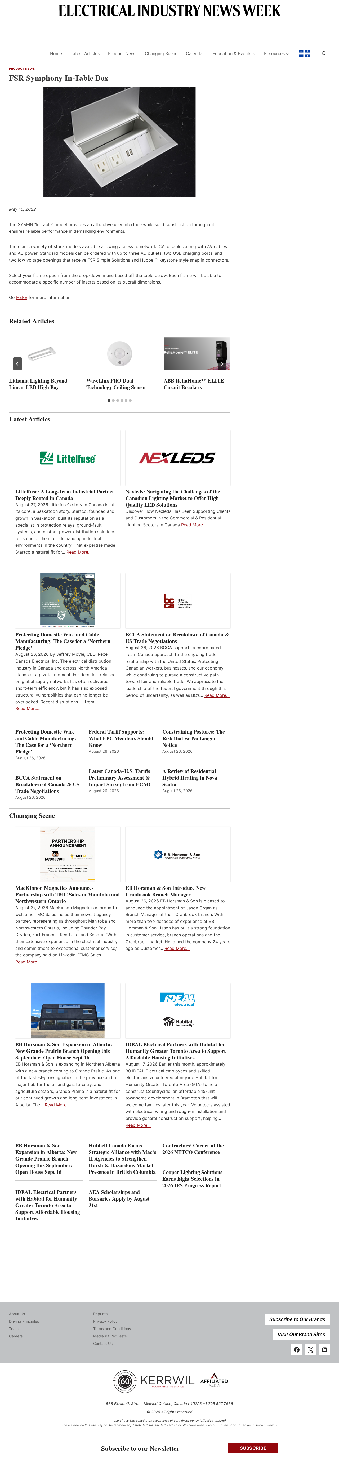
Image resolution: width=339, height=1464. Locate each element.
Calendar (195, 53)
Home (56, 53)
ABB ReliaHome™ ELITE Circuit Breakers (194, 384)
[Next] (222, 363)
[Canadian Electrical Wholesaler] (26, 53)
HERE (21, 297)
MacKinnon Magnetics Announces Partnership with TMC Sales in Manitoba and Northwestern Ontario (67, 894)
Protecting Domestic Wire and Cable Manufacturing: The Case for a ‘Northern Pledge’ (62, 641)
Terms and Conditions (112, 1328)
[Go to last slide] (17, 363)
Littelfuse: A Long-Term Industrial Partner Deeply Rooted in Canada (64, 494)
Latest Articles (85, 53)
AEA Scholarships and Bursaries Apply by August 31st (119, 1199)
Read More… (79, 552)
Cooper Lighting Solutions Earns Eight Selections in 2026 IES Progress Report (192, 1179)
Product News (122, 53)
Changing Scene (161, 53)
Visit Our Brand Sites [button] (301, 1334)
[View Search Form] (324, 53)
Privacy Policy (105, 1321)
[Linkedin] (324, 1349)
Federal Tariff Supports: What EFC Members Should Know (121, 738)
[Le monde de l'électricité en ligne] (304, 53)
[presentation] (42, 353)
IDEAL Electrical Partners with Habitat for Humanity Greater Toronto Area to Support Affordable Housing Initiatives (176, 1051)
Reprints (100, 1314)
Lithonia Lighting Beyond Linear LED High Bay (38, 384)
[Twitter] (310, 1349)
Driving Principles (24, 1321)
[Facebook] (296, 1349)
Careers (16, 1336)
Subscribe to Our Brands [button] (297, 1319)
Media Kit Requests (110, 1336)
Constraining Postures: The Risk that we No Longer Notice (193, 738)
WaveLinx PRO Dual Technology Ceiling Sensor (116, 384)
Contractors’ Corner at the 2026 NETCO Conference (193, 1148)
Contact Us (103, 1343)
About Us (17, 1314)
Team (14, 1328)
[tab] (109, 400)
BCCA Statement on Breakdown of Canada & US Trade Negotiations (177, 637)
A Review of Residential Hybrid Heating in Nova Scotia (189, 778)
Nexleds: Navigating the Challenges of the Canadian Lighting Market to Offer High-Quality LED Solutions (173, 498)
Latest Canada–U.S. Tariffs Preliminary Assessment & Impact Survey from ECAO (120, 778)
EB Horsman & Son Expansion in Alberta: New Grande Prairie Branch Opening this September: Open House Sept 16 (63, 1051)
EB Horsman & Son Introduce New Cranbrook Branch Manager (166, 891)
